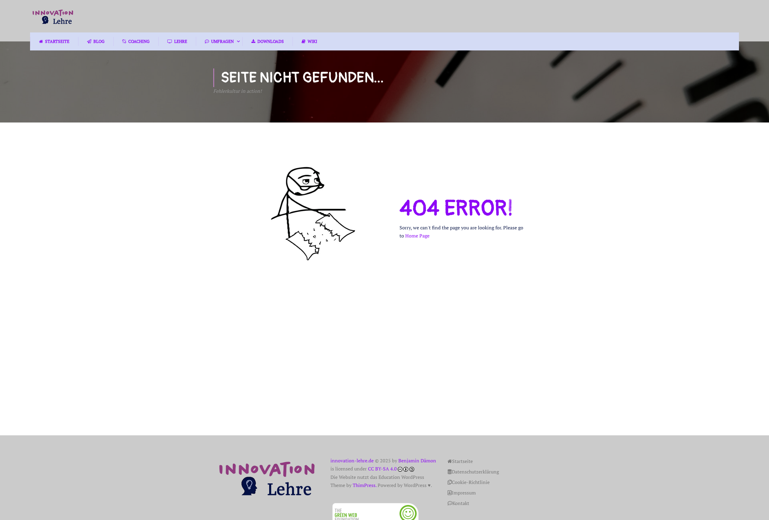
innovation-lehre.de (352, 460)
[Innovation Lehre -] (53, 16)
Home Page (417, 235)
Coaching (139, 41)
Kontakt (460, 503)
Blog (99, 41)
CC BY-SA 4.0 (382, 468)
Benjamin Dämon (417, 460)
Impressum (464, 492)
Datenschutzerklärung (475, 471)
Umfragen (222, 41)
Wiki (312, 41)
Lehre (180, 41)
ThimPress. (364, 485)
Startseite (57, 41)
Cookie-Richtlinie (471, 482)
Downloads (270, 41)
